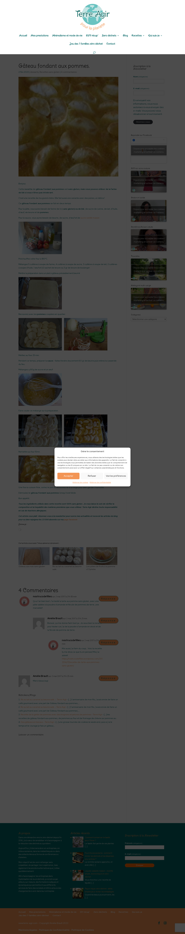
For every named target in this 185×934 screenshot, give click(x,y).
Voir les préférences (116, 475)
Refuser (92, 475)
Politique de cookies (80, 482)
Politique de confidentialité (100, 482)
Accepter (68, 475)
